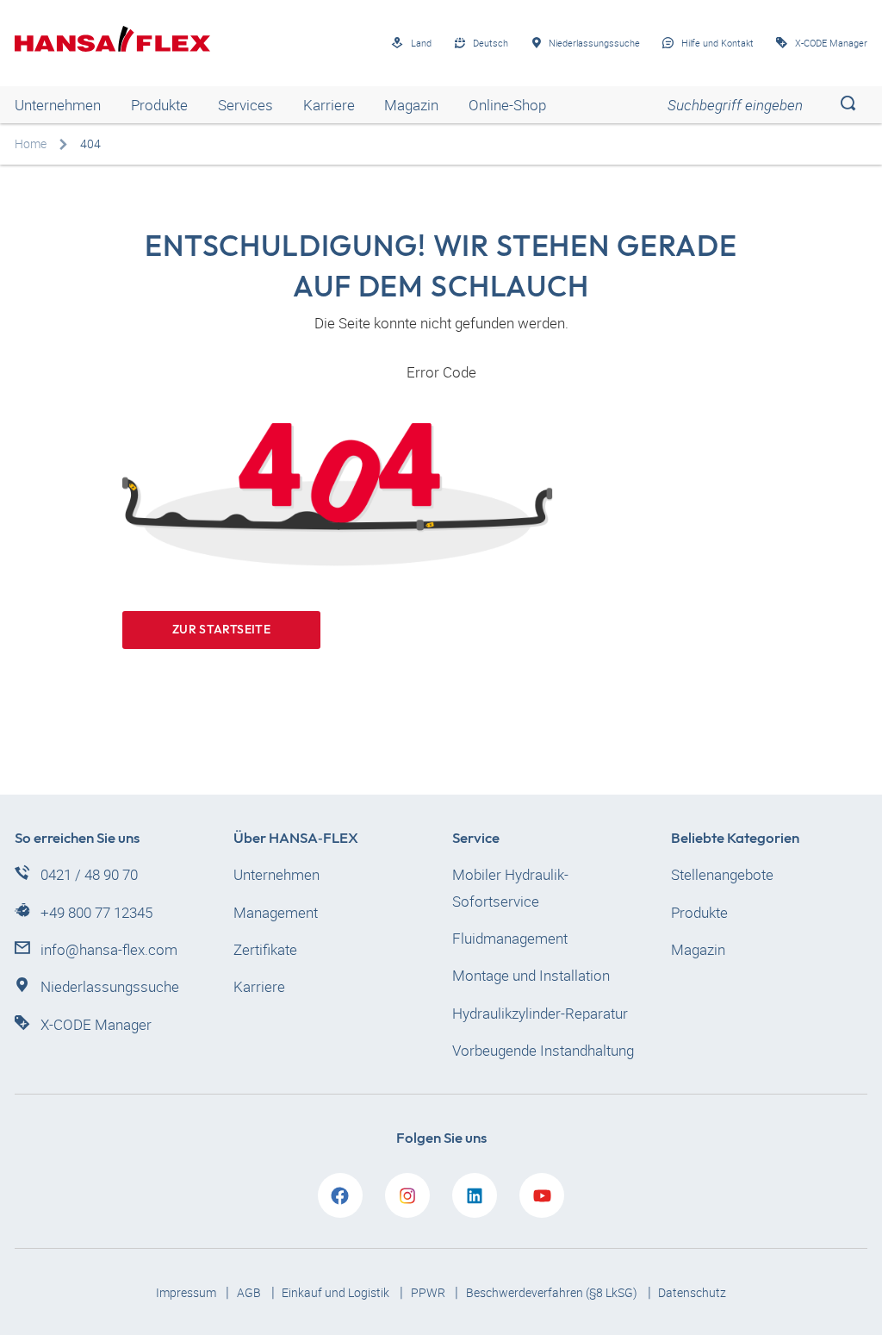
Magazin (411, 105)
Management (275, 912)
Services (245, 105)
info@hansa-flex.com (108, 949)
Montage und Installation (531, 975)
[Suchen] (847, 104)
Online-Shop (507, 105)
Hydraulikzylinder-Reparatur (540, 1013)
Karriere (329, 105)
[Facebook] (340, 1195)
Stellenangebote (722, 874)
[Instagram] (407, 1195)
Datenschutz (692, 1292)
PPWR (429, 1292)
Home (31, 143)
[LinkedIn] (474, 1195)
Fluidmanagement (510, 938)
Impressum (187, 1292)
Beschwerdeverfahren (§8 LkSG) (553, 1292)
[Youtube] (541, 1195)
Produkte (159, 105)
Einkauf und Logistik (337, 1292)
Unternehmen (58, 105)
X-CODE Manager (96, 1024)
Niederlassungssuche (109, 986)
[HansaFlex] (112, 39)
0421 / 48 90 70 (89, 874)
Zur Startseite (221, 629)
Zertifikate (265, 949)
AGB (250, 1292)
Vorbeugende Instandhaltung (543, 1050)
